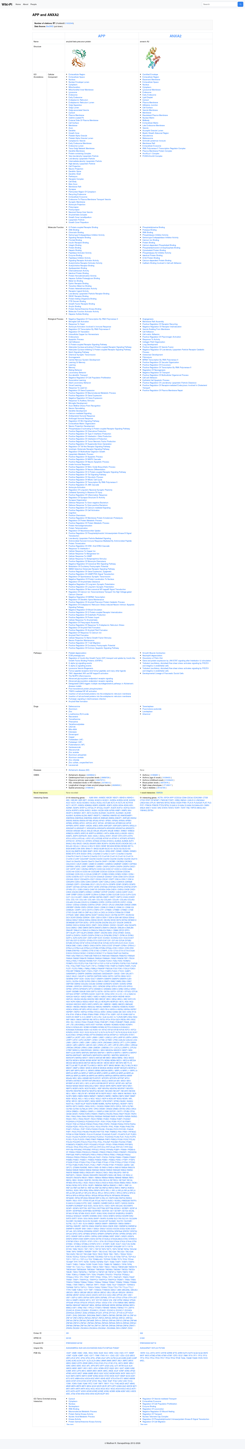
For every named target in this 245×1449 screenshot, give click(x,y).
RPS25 (94, 1195)
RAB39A (95, 1170)
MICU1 (94, 1065)
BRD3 (108, 851)
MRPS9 (123, 1075)
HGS (127, 1001)
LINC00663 (107, 1042)
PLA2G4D (106, 1134)
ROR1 (76, 1190)
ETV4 (121, 950)
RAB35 (82, 1170)
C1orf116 (121, 856)
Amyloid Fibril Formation (79, 635)
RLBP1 (91, 1185)
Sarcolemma (147, 135)
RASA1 (79, 1175)
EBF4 (90, 937)
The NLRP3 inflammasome (80, 675)
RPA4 (91, 1190)
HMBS (114, 1004)
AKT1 (84, 813)
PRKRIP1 (123, 1152)
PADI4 (115, 1113)
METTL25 (70, 1065)
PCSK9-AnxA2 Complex (152, 156)
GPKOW (101, 986)
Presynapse (73, 207)
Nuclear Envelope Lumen (79, 82)
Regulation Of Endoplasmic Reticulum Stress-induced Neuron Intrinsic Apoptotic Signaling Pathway (102, 605)
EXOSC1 (83, 953)
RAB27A (131, 1167)
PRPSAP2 (85, 1154)
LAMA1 (95, 1037)
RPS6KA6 (125, 1195)
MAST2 (92, 1057)
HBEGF (102, 999)
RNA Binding (147, 232)
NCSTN (88, 1088)
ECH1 (100, 937)
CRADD (127, 904)
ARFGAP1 (108, 825)
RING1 (128, 1182)
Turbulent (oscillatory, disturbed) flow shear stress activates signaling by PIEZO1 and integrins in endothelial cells (175, 664)
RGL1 (80, 1182)
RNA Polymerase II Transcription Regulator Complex (164, 148)
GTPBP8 (84, 994)
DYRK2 (131, 935)
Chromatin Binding (76, 232)
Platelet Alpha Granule (78, 135)
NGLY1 (110, 1093)
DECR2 (107, 920)
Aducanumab (74, 749)
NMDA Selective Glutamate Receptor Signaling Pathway (92, 568)
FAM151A (97, 955)
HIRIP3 (96, 1004)
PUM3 (75, 1164)
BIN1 (83, 848)
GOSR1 (116, 983)
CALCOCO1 (71, 864)
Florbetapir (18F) (75, 742)
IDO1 (124, 1011)
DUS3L (128, 932)
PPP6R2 (109, 1149)
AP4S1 (102, 820)
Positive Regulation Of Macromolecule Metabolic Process (92, 393)
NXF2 (130, 1103)
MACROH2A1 (86, 1050)
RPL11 (108, 1190)
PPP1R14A (110, 1147)
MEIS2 (94, 1062)
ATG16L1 (82, 838)
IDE (120, 1011)
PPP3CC (95, 1149)
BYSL (89, 853)
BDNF (103, 846)
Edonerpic (73, 731)
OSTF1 (120, 1111)
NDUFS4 (93, 1091)
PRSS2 (127, 1154)
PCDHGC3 (80, 1121)
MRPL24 (77, 1073)
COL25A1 (108, 899)
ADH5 (126, 805)
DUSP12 (69, 935)
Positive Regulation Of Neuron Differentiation (87, 469)
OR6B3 (116, 1108)
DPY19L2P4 (82, 932)
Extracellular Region (77, 74)
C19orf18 (85, 856)
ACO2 (79, 802)
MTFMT (121, 1078)
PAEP (121, 1113)
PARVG (134, 1116)
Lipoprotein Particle (76, 219)
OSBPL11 (92, 1111)
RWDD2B (126, 1200)
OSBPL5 (100, 1111)
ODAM (107, 1106)
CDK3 (77, 881)
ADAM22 (88, 805)
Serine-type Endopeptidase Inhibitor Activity (87, 235)
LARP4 (128, 1037)
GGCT (93, 978)
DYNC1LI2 (99, 935)
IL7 (115, 1017)
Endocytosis (74, 336)
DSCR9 (104, 932)
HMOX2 (99, 1006)
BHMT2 (74, 848)
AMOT (90, 815)
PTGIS (75, 1162)
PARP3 (121, 1116)
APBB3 (76, 823)
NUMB (95, 1103)
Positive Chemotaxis (77, 515)
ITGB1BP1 (104, 1022)
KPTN (92, 1034)
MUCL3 (105, 1080)
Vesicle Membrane (150, 110)
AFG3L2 (100, 807)
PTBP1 (125, 1159)
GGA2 (87, 978)
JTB (72, 1024)
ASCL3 (118, 833)
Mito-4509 (73, 729)
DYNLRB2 (108, 935)
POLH (89, 1142)
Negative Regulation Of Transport (156, 372)
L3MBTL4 (70, 1037)
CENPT (69, 886)
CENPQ (125, 884)
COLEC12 (85, 902)
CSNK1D (104, 907)
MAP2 (78, 1052)
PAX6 (81, 1119)
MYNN (100, 1083)
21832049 (69, 23)
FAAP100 (117, 953)
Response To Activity (151, 339)
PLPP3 (133, 1136)
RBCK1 (85, 1177)
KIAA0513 (125, 1027)
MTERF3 (105, 1078)
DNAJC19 (86, 930)
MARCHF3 (70, 1057)
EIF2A (121, 940)
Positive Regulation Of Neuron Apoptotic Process (89, 461)
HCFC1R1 (132, 999)
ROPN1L (69, 1190)
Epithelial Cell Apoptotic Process (155, 380)
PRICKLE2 (86, 1152)
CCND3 (111, 874)
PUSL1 (93, 1164)
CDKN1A (120, 881)
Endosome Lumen (76, 145)
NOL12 (87, 1098)
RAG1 (105, 1172)
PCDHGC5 (90, 1121)
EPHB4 (102, 948)
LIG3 (135, 1040)
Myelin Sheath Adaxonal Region (155, 133)
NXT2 (75, 1106)
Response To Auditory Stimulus (82, 400)
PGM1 (116, 1126)
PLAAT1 (114, 1134)
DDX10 (99, 917)
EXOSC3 (91, 953)
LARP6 (135, 1037)
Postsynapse (74, 209)
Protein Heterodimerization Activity (83, 288)
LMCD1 (69, 1045)
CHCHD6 (101, 889)
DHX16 (76, 925)
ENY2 (104, 945)
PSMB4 (69, 1159)
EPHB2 (95, 948)
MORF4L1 (132, 1068)
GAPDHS (98, 976)
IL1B (94, 1017)
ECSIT (131, 937)
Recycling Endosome (77, 194)
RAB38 (88, 1170)
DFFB (92, 922)
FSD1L (90, 971)
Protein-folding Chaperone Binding (82, 298)
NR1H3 (81, 1101)
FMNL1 (81, 968)
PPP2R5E (87, 1149)
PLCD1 (69, 1136)
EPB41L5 (88, 948)
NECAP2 (124, 1091)
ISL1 (73, 1022)
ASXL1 (96, 835)
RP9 (81, 1190)
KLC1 (82, 1032)
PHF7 (83, 1129)
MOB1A (89, 1068)
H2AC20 (69, 996)
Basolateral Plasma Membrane (155, 115)
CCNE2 (118, 874)
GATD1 (111, 976)
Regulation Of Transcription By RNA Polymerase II (89, 329)
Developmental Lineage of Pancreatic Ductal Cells (163, 673)
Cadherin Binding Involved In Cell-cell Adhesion (161, 263)
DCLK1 (108, 915)
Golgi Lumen (74, 107)
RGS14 (99, 1182)
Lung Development (150, 344)
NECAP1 (117, 1091)
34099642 (91, 775)
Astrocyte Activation (77, 487)
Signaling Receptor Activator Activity (84, 260)
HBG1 (108, 999)
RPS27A (107, 1195)
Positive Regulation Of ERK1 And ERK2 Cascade (89, 546)
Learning (72, 364)
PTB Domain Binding (77, 301)
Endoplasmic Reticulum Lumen (81, 102)
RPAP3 (97, 1190)
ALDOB (127, 813)
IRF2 (128, 1019)
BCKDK (125, 843)
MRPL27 (84, 1073)
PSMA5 (125, 1157)
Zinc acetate (74, 752)
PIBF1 (68, 1131)
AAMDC (102, 797)
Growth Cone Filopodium (79, 222)
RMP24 (106, 1185)
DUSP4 (91, 935)
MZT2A (129, 1083)
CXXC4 (111, 912)
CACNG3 (128, 861)
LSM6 (89, 1047)
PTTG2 (69, 1164)
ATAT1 (108, 835)
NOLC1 (99, 1098)
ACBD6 (120, 800)
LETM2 (102, 1040)
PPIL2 (86, 1147)
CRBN (133, 904)
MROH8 (104, 1070)
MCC (126, 1057)
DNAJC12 (78, 930)
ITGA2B (90, 1022)
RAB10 (91, 1167)
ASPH (75, 835)
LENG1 (95, 1040)
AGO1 (132, 807)
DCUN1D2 (130, 915)
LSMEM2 (105, 1047)
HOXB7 (131, 1006)
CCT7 (81, 876)
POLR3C (122, 1142)
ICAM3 (115, 1011)
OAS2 (87, 1106)
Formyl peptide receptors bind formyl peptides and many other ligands (97, 670)
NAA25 (69, 1085)
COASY (131, 897)
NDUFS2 (85, 1091)
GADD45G (97, 973)
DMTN (91, 927)
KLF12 (97, 1032)
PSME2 (112, 1159)
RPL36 (75, 1193)
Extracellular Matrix (150, 122)
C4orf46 (127, 858)
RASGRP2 (94, 1175)
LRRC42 (134, 1045)
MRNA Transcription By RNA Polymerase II (160, 359)
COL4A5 (69, 902)
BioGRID (49, 26)
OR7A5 (122, 1108)
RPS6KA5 (116, 1195)
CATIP (73, 869)
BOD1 (96, 851)
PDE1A (76, 1124)
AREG (95, 825)
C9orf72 (91, 861)
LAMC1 (102, 1037)
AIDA (106, 810)
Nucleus (72, 79)
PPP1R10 (101, 1147)
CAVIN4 (84, 869)
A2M (91, 797)
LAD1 (83, 1037)
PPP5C (103, 1149)
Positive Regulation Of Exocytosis (156, 364)
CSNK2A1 (70, 909)
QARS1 (127, 1164)
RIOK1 (135, 1182)
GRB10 (115, 988)
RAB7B (69, 1172)
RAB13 (105, 1167)
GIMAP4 (100, 978)
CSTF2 (90, 909)
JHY (68, 1024)
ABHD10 (122, 797)
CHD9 (107, 889)
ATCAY (115, 835)
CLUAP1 (78, 897)
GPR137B (122, 986)
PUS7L (87, 1164)
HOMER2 (116, 1006)
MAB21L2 (76, 1050)
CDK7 (101, 881)
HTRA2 (90, 1011)
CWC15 (81, 912)
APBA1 (108, 820)
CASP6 (119, 866)
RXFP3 (133, 1200)
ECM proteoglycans (77, 655)
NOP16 (105, 1098)
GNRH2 (77, 983)
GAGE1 (117, 973)
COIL (68, 899)
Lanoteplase (147, 711)
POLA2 (132, 1139)
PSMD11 (83, 1159)
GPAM (129, 983)
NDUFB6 (77, 1091)
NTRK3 (117, 1101)
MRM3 (98, 1070)
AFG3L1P (92, 807)
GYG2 (107, 994)
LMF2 (75, 1045)
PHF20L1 (76, 1129)
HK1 (101, 1004)
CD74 (125, 876)
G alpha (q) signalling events (80, 663)
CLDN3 (109, 894)
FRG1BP (69, 971)
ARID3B (76, 830)
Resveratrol (73, 716)
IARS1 (103, 1011)
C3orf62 (120, 858)
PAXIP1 (87, 1119)
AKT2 (89, 813)
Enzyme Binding (75, 255)
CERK (96, 886)
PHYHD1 (122, 1129)
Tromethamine (74, 719)
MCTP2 (101, 1060)
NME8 (86, 1096)
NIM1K (120, 1093)
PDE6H (89, 1124)
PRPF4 (78, 1154)
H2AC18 (132, 994)
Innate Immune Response (79, 464)
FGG (128, 963)
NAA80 (75, 1085)
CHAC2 (86, 889)
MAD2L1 (96, 1050)
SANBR (104, 1203)
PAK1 (68, 1116)
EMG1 (80, 945)
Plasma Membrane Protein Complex (157, 150)
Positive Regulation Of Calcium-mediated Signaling (89, 507)
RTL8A (91, 1200)
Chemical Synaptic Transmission (82, 354)
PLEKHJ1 (100, 1136)
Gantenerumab (75, 747)
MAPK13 (126, 1052)
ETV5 (126, 950)
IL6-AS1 (110, 1017)
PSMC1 (76, 1159)
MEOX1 (100, 1062)
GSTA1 (100, 991)
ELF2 (121, 943)
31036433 (166, 777)
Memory (72, 367)
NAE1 (96, 1085)
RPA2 (86, 1190)
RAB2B (75, 1170)
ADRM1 (69, 807)
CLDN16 (94, 894)
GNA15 (100, 981)
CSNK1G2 (129, 907)
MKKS (111, 1065)
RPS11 (113, 1193)
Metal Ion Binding (76, 280)
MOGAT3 (124, 1068)
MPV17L (84, 1070)
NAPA (108, 1085)
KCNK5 (87, 1027)
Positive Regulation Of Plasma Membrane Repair (162, 390)
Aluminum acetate (76, 757)
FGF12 (96, 963)
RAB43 (123, 1170)
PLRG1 (69, 1139)
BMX (85, 851)
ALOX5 (84, 815)
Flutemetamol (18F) (77, 744)
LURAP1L (125, 1047)
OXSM (68, 1113)
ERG (127, 948)
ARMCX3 (70, 833)
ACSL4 (100, 802)
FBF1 (126, 958)
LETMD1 (108, 1040)
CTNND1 (124, 909)
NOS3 (119, 1098)
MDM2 (107, 1060)
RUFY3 (104, 1200)
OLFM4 (76, 1108)
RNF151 (84, 1187)
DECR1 (100, 920)
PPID (81, 1147)
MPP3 (77, 1070)
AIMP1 (118, 810)
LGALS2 (121, 1040)
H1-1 (122, 994)
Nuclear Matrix (148, 117)
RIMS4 (122, 1182)
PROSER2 (132, 1152)
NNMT (132, 1096)
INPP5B (85, 1019)
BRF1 (113, 851)
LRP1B (116, 1045)
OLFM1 (130, 1106)
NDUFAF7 (122, 1088)
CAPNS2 (133, 864)
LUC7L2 (117, 1047)
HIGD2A (69, 1004)
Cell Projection (75, 166)
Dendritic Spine (75, 171)
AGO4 (68, 810)
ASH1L (131, 833)
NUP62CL (116, 1103)
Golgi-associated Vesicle (79, 110)
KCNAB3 (115, 1024)
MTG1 (127, 1078)
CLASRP (87, 894)
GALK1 (75, 976)
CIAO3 (119, 892)
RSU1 (75, 1200)
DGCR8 (105, 922)
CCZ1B (93, 876)
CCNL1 (131, 874)
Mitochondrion (74, 87)
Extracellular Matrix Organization (82, 423)
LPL (105, 1045)
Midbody (145, 120)
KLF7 (113, 1032)
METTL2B (79, 1065)
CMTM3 (99, 897)
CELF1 (93, 884)
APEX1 (82, 823)
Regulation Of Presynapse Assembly (84, 622)
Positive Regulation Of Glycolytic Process (86, 477)
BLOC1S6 (70, 851)
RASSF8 (77, 1177)
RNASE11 (114, 1185)
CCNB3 (105, 874)
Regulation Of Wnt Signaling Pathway (84, 421)
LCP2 (81, 1040)
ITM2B (126, 1022)
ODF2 (112, 1106)
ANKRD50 (88, 818)
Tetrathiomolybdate (76, 724)
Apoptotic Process (76, 339)
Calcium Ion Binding (150, 240)
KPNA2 (80, 1034)
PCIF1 (97, 1121)
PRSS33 (83, 1157)
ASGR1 (124, 833)
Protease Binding (149, 229)
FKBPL (128, 966)
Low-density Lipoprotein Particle (82, 158)
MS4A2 (69, 1078)
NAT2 (124, 1085)
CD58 (120, 876)
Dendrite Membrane (77, 150)
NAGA (102, 1085)
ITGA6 (96, 1022)
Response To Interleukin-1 (79, 548)
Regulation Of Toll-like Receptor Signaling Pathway (89, 446)
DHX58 (82, 925)
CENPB (112, 884)
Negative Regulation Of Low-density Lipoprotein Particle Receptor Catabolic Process (173, 350)
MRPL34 (106, 1073)
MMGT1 (69, 1068)
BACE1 (80, 843)
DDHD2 (79, 917)
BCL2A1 (69, 846)
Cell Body (73, 181)
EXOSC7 (99, 953)
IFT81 (107, 1014)
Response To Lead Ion (78, 387)
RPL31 (133, 1190)
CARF (83, 866)
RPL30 (127, 1190)
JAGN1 (133, 1022)
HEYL (121, 1001)
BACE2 (86, 843)
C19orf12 (77, 856)
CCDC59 (118, 871)
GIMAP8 (122, 978)
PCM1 (114, 1121)
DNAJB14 (122, 927)
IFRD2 (102, 1014)
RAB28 (69, 1170)
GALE (68, 976)
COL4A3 (130, 899)
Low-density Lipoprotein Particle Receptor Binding (89, 293)
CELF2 (99, 884)
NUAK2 (130, 1101)
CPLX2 (111, 904)
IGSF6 (68, 1017)
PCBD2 (113, 1119)
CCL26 (89, 874)
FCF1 (95, 960)
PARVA (127, 1116)
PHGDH (94, 1129)
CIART (125, 892)
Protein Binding (75, 247)
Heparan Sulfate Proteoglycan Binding (84, 278)
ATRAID (96, 841)
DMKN (85, 927)
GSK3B (82, 991)
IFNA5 (84, 1014)
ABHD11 (130, 797)
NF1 (86, 1093)
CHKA (68, 892)
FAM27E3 (123, 955)
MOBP (117, 1068)
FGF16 (108, 963)
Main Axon (73, 184)
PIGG (74, 1131)
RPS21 (88, 1195)
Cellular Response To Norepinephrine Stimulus (88, 558)
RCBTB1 (88, 1180)
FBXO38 (82, 960)
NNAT (127, 1096)
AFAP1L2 (83, 807)
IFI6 (67, 1014)
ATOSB (99, 838)
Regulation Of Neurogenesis (153, 370)
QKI (132, 1164)
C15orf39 (128, 853)
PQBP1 (117, 1149)
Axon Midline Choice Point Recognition (85, 405)
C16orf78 (69, 856)
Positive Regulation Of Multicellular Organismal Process (165, 375)
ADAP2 (95, 805)
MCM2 (82, 1060)
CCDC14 (117, 869)
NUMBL (101, 1103)
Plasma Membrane (76, 115)
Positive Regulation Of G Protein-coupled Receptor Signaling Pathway (97, 472)
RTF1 (80, 1200)
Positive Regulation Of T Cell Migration (85, 642)
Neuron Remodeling (77, 408)
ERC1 (115, 948)
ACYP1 (74, 805)
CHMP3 (81, 892)
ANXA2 (175, 35)
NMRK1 (108, 1096)
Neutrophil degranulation (152, 655)
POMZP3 (79, 1144)
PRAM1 (124, 1149)
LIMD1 (82, 1042)
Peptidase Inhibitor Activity (80, 257)
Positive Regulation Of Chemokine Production (87, 431)
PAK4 (79, 1116)
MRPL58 (84, 1075)
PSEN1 (105, 1157)
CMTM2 (92, 897)
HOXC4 (69, 1009)
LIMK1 (88, 1042)
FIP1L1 (95, 966)
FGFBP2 (115, 963)
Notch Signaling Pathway (79, 352)
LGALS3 (129, 1040)
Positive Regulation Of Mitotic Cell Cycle (85, 479)
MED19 (126, 1060)
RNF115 (128, 1185)
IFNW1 (96, 1014)
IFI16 (134, 1011)
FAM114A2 (70, 955)
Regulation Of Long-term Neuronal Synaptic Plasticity (90, 489)
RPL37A (87, 1193)
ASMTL (69, 835)
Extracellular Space (77, 77)
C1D (99, 856)
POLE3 (84, 1142)
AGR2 (81, 810)
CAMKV (125, 864)
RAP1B (125, 1172)
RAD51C (99, 1172)
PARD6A (98, 1116)
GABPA (81, 973)
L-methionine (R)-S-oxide (79, 714)
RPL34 (69, 1193)
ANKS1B (96, 818)
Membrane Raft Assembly (153, 321)
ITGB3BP (119, 1022)
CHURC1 (111, 892)
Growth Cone (74, 133)
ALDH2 (95, 813)
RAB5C (130, 1170)
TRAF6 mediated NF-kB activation (83, 691)
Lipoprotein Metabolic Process (81, 454)
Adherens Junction (150, 105)
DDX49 (81, 920)
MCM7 (94, 1060)
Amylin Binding (75, 306)
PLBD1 (134, 1134)
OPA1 (90, 1108)
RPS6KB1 (70, 1198)
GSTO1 (113, 991)
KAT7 (93, 1024)
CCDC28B (95, 871)
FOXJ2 (126, 968)
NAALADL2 (89, 1085)
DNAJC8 (102, 930)
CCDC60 (126, 871)
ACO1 (73, 802)
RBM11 (91, 1177)
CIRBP (74, 894)
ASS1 (90, 835)
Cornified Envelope (150, 74)
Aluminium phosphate (77, 754)
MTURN (92, 1080)
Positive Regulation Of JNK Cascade (84, 484)
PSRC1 (119, 1159)
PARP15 (113, 1116)
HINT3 (90, 1004)
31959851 (155, 775)
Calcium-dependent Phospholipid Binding (159, 245)
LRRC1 (127, 1045)
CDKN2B (128, 881)
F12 (104, 953)
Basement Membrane (151, 79)
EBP (95, 937)
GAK (123, 973)
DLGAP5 (132, 925)
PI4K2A (130, 1129)
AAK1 (96, 797)
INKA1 (73, 1019)
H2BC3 (104, 996)
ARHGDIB (110, 828)
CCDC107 (110, 869)
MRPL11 (126, 1070)
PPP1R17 (120, 1147)
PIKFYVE (100, 1131)
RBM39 (105, 1177)
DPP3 (127, 930)
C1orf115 (113, 856)
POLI (95, 1142)
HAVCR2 (90, 999)
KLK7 (135, 1032)
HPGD (89, 1009)
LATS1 (75, 1040)
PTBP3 (132, 1159)
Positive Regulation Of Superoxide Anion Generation (90, 444)
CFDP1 (134, 886)
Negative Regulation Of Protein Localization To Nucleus (91, 579)
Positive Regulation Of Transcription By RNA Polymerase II (93, 482)
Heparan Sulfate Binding (78, 314)
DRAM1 (90, 932)
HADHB (121, 996)
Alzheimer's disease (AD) (79, 770)
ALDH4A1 (103, 813)
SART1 (118, 1203)
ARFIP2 (125, 825)
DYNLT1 (116, 935)
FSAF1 (84, 971)
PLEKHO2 (109, 1136)
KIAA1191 (97, 1029)
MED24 (133, 1060)
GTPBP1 (77, 994)
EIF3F (82, 943)
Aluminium (73, 708)
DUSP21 (77, 935)
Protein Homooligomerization (80, 525)
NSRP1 (99, 1101)
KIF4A (121, 1029)
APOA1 (101, 823)
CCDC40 (111, 871)
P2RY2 (88, 1113)
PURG (80, 1164)
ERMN (68, 950)
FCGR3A (101, 960)
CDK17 (124, 879)
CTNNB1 (116, 909)
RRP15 (98, 1198)
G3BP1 (128, 971)
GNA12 (94, 981)
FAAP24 (125, 953)
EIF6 (117, 943)
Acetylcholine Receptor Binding (81, 265)
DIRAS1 (106, 925)
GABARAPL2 (71, 973)
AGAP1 (107, 807)
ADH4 (120, 805)
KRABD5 (99, 1034)
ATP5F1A (107, 838)
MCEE (131, 1057)
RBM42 (111, 1177)
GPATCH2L (87, 986)
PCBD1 (106, 1119)
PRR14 (93, 1154)
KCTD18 (108, 1027)
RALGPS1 (118, 1172)
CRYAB (90, 907)
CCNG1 (125, 874)
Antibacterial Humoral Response (82, 415)
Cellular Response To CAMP (80, 556)
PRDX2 (72, 1152)
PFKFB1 (104, 1126)
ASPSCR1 (83, 835)
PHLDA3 (109, 1129)
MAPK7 (133, 1052)
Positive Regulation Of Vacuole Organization (160, 362)
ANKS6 (111, 818)
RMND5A (98, 1185)
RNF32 (105, 1187)
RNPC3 (124, 1187)
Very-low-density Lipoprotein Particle (83, 156)
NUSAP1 (124, 1103)
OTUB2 (126, 1111)
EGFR (100, 940)
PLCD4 (75, 1136)
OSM (106, 1111)
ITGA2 (83, 1022)
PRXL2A (91, 1157)
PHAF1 (69, 1129)
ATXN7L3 (110, 841)
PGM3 (122, 1126)
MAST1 (85, 1057)
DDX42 (131, 917)
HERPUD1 (114, 1001)
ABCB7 (109, 797)
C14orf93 (120, 853)
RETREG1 (114, 1180)
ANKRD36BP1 (126, 815)
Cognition (72, 512)
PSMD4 (91, 1159)
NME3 (75, 1096)
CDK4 (82, 881)
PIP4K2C (132, 1131)
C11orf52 (104, 853)
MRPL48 (122, 1073)
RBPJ (131, 1177)
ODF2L (118, 1106)
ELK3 (131, 943)
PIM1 (107, 1131)
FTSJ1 (102, 971)
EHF (105, 940)
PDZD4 (133, 1124)
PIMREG (113, 1131)
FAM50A (90, 958)
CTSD (68, 912)
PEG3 (81, 1126)
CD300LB (100, 876)
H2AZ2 (83, 996)
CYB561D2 (118, 912)
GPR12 (114, 986)
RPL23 (120, 1190)
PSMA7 (132, 1157)
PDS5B (114, 1124)
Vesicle (145, 128)
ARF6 (101, 825)
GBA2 (123, 976)
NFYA (98, 1093)
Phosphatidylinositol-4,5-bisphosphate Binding (161, 247)
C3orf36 (113, 858)
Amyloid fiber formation (78, 701)
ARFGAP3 (117, 825)
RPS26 (101, 1195)
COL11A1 (75, 899)
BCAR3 (112, 843)
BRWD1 (133, 851)
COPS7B (116, 902)
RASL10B (112, 1175)
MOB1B (96, 1068)
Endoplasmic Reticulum (78, 99)
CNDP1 (106, 897)
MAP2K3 (85, 1052)
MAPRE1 (107, 1055)
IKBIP (76, 1017)
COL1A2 (99, 899)
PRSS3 (77, 1157)
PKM (76, 1134)
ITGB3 (112, 1022)
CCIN (77, 874)
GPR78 (76, 988)
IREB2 (123, 1019)
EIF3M (94, 943)
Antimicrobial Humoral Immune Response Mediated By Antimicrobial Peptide (100, 540)
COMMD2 (94, 902)
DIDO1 (88, 925)
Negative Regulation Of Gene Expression (85, 398)
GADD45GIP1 (107, 973)
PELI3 (87, 1126)
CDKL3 (113, 881)
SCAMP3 (70, 1205)
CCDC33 (103, 871)
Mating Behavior (75, 370)
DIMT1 (94, 925)
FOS (115, 968)
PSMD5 (98, 1159)
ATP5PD (123, 838)
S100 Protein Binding (151, 257)
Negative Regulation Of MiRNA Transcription (87, 597)
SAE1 (90, 1203)
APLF (95, 823)
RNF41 (117, 1187)
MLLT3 (124, 1065)
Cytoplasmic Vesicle (77, 140)
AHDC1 (88, 810)
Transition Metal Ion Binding (80, 286)
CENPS (132, 884)
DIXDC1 (113, 925)
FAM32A (131, 955)
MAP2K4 (93, 1052)
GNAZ (113, 981)
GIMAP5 (107, 978)
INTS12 (96, 1019)
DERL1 (86, 922)
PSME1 (105, 1159)
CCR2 (68, 876)
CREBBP (70, 907)
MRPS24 (109, 1075)
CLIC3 (122, 894)
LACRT (78, 1037)
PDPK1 (107, 1124)
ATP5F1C (115, 838)
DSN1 (110, 932)
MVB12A (112, 1080)
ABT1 (85, 800)
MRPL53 (77, 1075)
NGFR (103, 1093)
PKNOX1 (82, 1134)
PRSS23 (69, 1157)
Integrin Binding (75, 245)
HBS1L (120, 999)
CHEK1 (114, 889)
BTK (79, 853)
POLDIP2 (76, 1142)
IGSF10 (131, 1014)
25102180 (161, 787)
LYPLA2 (133, 1047)
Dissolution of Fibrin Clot (152, 658)
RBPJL (69, 1180)
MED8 (75, 1062)
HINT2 (84, 1004)
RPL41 (100, 1193)
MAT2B (99, 1057)
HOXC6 (76, 1009)
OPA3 (96, 1108)
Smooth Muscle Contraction (153, 653)
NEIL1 (68, 1093)
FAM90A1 (106, 958)
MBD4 (114, 1057)
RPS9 (77, 1198)
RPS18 (69, 1195)
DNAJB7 (69, 930)
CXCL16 (104, 912)
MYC (78, 1083)
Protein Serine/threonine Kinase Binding (85, 308)
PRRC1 (113, 1154)
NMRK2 (115, 1096)
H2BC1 (90, 996)
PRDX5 (78, 1152)
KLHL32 (124, 1032)
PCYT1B (121, 1121)
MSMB (86, 1078)
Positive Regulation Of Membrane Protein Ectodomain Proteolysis (96, 517)
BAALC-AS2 (71, 843)
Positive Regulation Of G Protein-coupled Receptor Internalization (95, 612)
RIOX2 (75, 1185)
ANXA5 (69, 820)
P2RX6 (82, 1113)
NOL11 (81, 1098)
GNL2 (124, 981)
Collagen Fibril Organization (153, 341)
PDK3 (101, 1124)
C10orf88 (96, 853)
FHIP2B (134, 963)
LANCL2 (108, 1037)
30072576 (164, 782)
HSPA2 (120, 1009)
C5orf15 (134, 858)
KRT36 (106, 1034)
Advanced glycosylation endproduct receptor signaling (91, 678)
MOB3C (110, 1068)
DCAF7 (95, 915)
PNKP (93, 1139)
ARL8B (110, 830)
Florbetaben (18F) (76, 739)
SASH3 (124, 1203)
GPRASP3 (83, 988)
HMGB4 (83, 1006)
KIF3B (116, 1029)
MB (104, 1057)
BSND (68, 853)
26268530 (116, 785)
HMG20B (129, 1004)
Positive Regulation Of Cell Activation (84, 510)
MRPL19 (133, 1070)
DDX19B (118, 917)
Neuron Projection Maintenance (81, 640)
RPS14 (126, 1193)
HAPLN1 (69, 999)
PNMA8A (100, 1139)
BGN (68, 848)
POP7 (86, 1144)
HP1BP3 (82, 1009)
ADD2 (115, 805)
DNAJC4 (94, 930)
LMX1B (89, 1045)
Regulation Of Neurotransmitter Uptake (84, 530)
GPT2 (90, 988)
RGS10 (92, 1182)
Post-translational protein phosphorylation (86, 688)
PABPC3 (102, 1113)
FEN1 (120, 960)
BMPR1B (78, 851)
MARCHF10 (125, 1055)
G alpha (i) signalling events (80, 665)
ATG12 (69, 838)
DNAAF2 (98, 927)
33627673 (100, 780)
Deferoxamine (74, 706)
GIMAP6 (115, 978)
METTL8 (87, 1065)
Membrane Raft (75, 186)
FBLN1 (132, 958)
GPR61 (69, 988)
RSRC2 (129, 1198)
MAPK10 (110, 1052)
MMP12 (76, 1068)
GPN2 (108, 986)
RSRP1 (69, 1200)
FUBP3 (108, 971)
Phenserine (73, 721)
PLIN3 (116, 1136)
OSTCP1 (112, 1111)
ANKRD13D (115, 815)
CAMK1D (92, 864)
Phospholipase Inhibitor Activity (155, 235)
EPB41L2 (70, 948)
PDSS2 (120, 1124)
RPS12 (119, 1193)
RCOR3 (95, 1180)
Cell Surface (74, 122)
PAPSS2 (90, 1116)
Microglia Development (78, 403)
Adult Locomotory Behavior (80, 382)
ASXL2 (102, 835)
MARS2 (78, 1057)
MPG (68, 1070)
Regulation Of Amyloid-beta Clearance (84, 581)
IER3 (129, 1011)
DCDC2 (101, 915)
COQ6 (129, 902)
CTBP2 (96, 909)
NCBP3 (76, 1088)
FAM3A (69, 958)
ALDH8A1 (120, 813)
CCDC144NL (127, 869)
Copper (71, 737)
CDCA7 (105, 879)
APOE (128, 823)
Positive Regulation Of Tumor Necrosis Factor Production (92, 441)
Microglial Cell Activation (79, 321)
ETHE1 (97, 950)
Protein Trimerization (77, 543)
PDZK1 (76, 1126)
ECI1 (121, 937)
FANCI (113, 958)
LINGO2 (115, 1042)
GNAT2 (107, 981)
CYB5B (127, 912)
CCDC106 (101, 869)
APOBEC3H (121, 823)
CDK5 (88, 881)
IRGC (133, 1019)
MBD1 (108, 1057)
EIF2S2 (76, 943)
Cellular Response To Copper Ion (82, 551)
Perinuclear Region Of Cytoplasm (82, 191)
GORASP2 (107, 983)
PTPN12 (118, 1162)
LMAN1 (133, 1042)
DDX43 (69, 920)
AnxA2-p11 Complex (150, 153)
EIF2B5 (69, 943)
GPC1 (95, 986)
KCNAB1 (107, 1024)
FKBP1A (114, 966)
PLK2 (127, 1136)
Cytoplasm (73, 84)
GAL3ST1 (129, 973)
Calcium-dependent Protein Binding (156, 260)
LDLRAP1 (88, 1040)
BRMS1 (126, 851)
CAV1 (78, 869)
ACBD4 (113, 800)
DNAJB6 (129, 927)
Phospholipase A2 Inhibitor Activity (156, 252)
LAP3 (115, 1037)
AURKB (125, 841)
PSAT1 (99, 1157)
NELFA (81, 1093)
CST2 (84, 909)
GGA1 (81, 978)
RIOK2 (69, 1185)
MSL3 (80, 1078)
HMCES (121, 1004)
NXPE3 (69, 1106)
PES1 (92, 1126)
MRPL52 (69, 1075)
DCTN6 (114, 915)
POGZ (126, 1139)
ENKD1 (86, 945)
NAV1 (130, 1085)
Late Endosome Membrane (153, 125)
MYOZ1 (112, 1083)
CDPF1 (77, 884)
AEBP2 (76, 807)
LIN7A (99, 1042)
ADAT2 (109, 805)
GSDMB (75, 991)
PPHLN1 (69, 1147)
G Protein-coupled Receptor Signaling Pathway (88, 344)
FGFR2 (123, 963)
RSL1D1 (105, 1198)
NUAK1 (123, 1101)
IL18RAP (87, 1017)
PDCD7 (69, 1124)
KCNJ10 (69, 1027)
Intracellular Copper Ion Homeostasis (84, 334)
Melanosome (147, 138)
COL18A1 (92, 899)
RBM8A (125, 1177)
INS (91, 1019)
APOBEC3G (110, 823)
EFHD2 (90, 940)
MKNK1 (118, 1065)
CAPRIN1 (70, 866)
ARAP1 (83, 825)
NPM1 (68, 1101)
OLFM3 (69, 1108)
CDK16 (118, 879)
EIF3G (88, 943)
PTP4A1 (105, 1162)
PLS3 (75, 1139)
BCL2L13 (85, 846)
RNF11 (121, 1185)
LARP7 (69, 1040)
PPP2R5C (78, 1149)
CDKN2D (69, 884)
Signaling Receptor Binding (80, 237)
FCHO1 (109, 960)
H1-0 (117, 994)
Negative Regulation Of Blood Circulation (85, 609)
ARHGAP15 (71, 828)
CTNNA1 (108, 909)
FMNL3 (94, 968)
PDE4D (82, 1124)
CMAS (85, 897)
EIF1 (109, 940)
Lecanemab (73, 765)
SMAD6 (159, 792)
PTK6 (93, 1162)
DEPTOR (79, 922)
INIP (68, 1019)
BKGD (96, 848)
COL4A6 (77, 902)
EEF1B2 (69, 940)
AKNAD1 (77, 813)
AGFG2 (126, 807)
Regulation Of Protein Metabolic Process (85, 520)
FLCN (133, 966)
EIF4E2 (106, 943)
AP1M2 (89, 820)
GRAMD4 (107, 988)
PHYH (116, 1129)
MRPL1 (111, 1070)
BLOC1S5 (126, 848)
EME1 (74, 945)
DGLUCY (112, 922)
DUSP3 (84, 935)
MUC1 (98, 1080)
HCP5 (72, 1001)
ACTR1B (129, 802)
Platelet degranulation (77, 653)
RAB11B (97, 1167)
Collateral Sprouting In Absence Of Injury (85, 492)
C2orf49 (92, 858)
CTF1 (102, 909)
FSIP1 (96, 971)
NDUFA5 (113, 1088)
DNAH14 (105, 927)
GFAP (76, 978)
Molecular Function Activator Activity (84, 311)
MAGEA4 (109, 1050)
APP (101, 35)
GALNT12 (82, 976)
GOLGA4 (84, 983)
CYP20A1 (70, 915)
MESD (106, 1062)
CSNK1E (112, 907)
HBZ (125, 999)
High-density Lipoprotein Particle (82, 163)
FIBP (78, 966)
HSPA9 (127, 1009)
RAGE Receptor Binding (78, 296)
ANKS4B (104, 818)
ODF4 (124, 1106)
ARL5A (96, 830)
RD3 (101, 1180)
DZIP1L (69, 937)
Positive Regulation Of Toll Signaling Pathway (87, 474)
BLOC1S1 (109, 848)
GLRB (81, 981)
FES (76, 963)
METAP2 (119, 1062)
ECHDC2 (114, 937)
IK (73, 1017)
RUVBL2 (118, 1200)
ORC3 (128, 1108)
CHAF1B (93, 889)
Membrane (73, 125)
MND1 (82, 1068)
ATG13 (75, 838)
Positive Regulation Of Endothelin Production (87, 614)
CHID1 (132, 889)
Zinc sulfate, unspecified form (81, 762)
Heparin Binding (75, 250)
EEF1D (77, 940)
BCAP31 (105, 843)
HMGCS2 (91, 1006)
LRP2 (121, 1045)
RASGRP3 (103, 1175)
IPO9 (113, 1019)
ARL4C (83, 830)
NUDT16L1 (70, 1103)
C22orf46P (84, 858)
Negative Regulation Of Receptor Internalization (161, 326)
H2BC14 (96, 996)
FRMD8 (77, 971)
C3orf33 (106, 858)
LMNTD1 (81, 1045)
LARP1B (121, 1037)
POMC (129, 1142)
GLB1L (69, 981)
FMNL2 (87, 968)
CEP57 (90, 886)
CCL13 (82, 874)
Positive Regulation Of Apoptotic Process (86, 456)
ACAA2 (91, 800)
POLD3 (69, 1142)
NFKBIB (91, 1093)
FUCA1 (115, 971)
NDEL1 (94, 1088)
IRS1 (68, 1022)
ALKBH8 (77, 815)
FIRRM (101, 966)
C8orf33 (77, 861)
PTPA (111, 1162)
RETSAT (122, 1180)
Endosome (73, 94)
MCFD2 (69, 1060)
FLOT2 (74, 968)
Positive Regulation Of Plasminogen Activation (161, 336)
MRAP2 (91, 1070)
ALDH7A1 (111, 813)
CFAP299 (112, 886)
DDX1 (93, 917)
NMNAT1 (93, 1096)
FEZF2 (81, 963)
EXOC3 (69, 953)
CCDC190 (86, 871)
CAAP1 (105, 861)
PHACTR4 (130, 1126)
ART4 (106, 833)
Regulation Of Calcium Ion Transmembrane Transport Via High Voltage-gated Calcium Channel (100, 593)
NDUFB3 (69, 1091)
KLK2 (130, 1032)
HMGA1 (69, 1006)
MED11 (119, 1060)
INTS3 (102, 1019)
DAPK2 (88, 915)
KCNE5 (122, 1024)
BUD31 (84, 853)
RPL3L (94, 1193)
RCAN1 (81, 1180)
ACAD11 (105, 800)
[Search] (240, 4)
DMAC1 (74, 927)
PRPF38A (70, 1154)
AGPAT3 (75, 810)
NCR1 (81, 1088)
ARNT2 (77, 833)
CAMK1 (85, 864)
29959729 (105, 777)
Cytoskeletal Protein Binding (154, 250)
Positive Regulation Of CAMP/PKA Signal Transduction (91, 574)
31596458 (89, 787)
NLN (134, 1093)
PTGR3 (82, 1162)
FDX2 (115, 960)
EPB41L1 (132, 945)
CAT (68, 869)
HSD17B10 (104, 1009)
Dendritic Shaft (75, 173)
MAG (103, 1050)
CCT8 (87, 876)
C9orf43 (84, 861)
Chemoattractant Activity (79, 270)
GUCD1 (92, 994)
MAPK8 (69, 1055)
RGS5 (116, 1182)
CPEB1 (98, 904)
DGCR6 (98, 922)
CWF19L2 (89, 912)
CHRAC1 (89, 892)
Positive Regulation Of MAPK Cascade (85, 459)
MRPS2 (101, 1075)
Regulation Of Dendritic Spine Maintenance (86, 599)
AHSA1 (95, 810)
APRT (76, 825)
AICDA (101, 810)
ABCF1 (116, 797)
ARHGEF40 (120, 828)
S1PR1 (84, 1203)
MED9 (81, 1062)
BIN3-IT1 (89, 848)
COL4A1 (115, 899)
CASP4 (112, 866)
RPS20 (82, 1195)
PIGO (79, 1131)
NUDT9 (89, 1103)
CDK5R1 (94, 881)
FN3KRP (101, 968)
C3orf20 (99, 858)
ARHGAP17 (81, 828)
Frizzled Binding (75, 240)
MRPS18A (93, 1075)
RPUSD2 (84, 1198)
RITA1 (85, 1185)
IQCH (117, 1019)
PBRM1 (99, 1119)
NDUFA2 (105, 1088)
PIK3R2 (85, 1131)
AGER (113, 807)
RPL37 (81, 1193)
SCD (85, 1205)
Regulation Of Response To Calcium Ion (85, 632)
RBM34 (98, 1177)
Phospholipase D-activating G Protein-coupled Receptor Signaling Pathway (99, 428)
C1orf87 (76, 858)
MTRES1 (78, 1080)
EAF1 (85, 937)
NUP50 (108, 1103)
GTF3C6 (69, 994)
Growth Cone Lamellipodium (80, 217)
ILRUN (120, 1017)
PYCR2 (105, 1164)
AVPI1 (131, 841)
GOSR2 (123, 983)
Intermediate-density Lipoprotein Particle (85, 161)
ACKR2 (132, 800)
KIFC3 (133, 1029)
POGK (120, 1139)
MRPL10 (118, 1070)
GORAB (99, 983)
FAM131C (80, 955)
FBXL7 (75, 960)
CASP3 (106, 866)
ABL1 (68, 800)
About (25, 4)
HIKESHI (77, 1004)
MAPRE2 (115, 1055)
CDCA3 (98, 879)
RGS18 (105, 1182)
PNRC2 (114, 1139)
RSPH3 (122, 1198)
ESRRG (85, 950)
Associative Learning (77, 380)
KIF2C (104, 1029)
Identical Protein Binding (79, 273)
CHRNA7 (97, 892)
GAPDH (90, 976)
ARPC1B (84, 833)
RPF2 (103, 1190)
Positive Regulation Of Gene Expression (85, 395)
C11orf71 (112, 853)
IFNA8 (90, 1014)
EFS (95, 940)
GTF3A (135, 991)
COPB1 (102, 902)
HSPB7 (133, 1009)
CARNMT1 (91, 866)
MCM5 (88, 1060)
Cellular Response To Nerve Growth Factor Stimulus (90, 637)
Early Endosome (75, 97)
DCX (68, 917)
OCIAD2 (100, 1106)
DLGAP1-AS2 (122, 925)
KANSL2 (81, 1024)
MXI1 (129, 1080)
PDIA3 (95, 1124)
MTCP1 (98, 1078)
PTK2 (87, 1162)
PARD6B (106, 1116)
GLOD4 (75, 981)
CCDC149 (70, 871)
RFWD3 (69, 1182)
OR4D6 (109, 1108)
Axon (71, 128)
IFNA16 (78, 1014)
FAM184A (106, 955)
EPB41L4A (79, 948)
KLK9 (68, 1034)
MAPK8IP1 (77, 1055)
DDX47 (75, 920)
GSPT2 (94, 991)
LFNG (115, 1040)
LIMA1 (68, 1042)
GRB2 (120, 988)
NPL (130, 1098)
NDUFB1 (130, 1088)
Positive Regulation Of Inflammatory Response (88, 495)
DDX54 (87, 920)
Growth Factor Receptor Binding (82, 303)
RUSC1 (111, 1200)
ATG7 (88, 838)
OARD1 (81, 1106)
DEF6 (118, 920)
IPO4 (108, 1019)
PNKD (87, 1139)
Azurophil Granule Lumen (152, 130)
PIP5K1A (70, 1134)
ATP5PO (131, 838)
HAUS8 (83, 999)
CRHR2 (77, 907)
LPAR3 (100, 1045)
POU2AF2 (93, 1144)
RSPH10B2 (114, 1198)
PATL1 (75, 1119)
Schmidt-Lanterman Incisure (154, 140)
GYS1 (112, 994)
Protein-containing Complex (80, 153)
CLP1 (68, 897)
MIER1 (100, 1065)
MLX (136, 1065)
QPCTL (69, 1167)
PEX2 (98, 1126)
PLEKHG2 (91, 1136)
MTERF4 (113, 1078)
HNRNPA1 (107, 1006)
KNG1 (73, 1034)
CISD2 (80, 894)
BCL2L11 (77, 846)
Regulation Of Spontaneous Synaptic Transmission (89, 576)
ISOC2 (78, 1022)
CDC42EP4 (84, 879)
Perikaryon (73, 176)
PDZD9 (69, 1126)
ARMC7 (124, 830)
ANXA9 (82, 820)
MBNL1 (120, 1057)
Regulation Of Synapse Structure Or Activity (87, 497)
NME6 (80, 1096)
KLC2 (87, 1032)
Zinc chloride (74, 760)
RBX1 (74, 1180)
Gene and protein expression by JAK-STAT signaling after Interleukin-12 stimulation (176, 660)
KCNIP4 (129, 1024)
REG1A (106, 1180)
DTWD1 (121, 932)
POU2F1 (101, 1144)
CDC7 (92, 879)
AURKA (118, 841)
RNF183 (91, 1187)
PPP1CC (93, 1147)
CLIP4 (128, 894)
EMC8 (68, 945)
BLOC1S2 (118, 848)
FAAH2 (110, 953)
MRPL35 (114, 1073)
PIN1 (120, 1131)
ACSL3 (93, 802)
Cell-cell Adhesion (149, 377)
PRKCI (116, 1152)
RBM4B (118, 1177)
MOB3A (103, 1068)
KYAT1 (132, 1034)
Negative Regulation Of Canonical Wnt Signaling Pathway (92, 563)
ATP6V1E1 (70, 841)
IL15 (82, 1017)
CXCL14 (96, 912)
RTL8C (98, 1200)
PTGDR (69, 1162)
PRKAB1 (95, 1152)
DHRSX (69, 925)
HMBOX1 (107, 1004)
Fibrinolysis (147, 357)
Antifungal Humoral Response (81, 418)
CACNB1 (112, 861)
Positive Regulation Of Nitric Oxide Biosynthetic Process (92, 466)
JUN (76, 1024)
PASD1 (69, 1119)
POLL (100, 1142)
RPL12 (114, 1190)
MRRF (129, 1075)
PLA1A (90, 1134)
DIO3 (100, 925)
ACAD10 (98, 800)
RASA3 (86, 1175)
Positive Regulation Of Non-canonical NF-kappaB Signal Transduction (97, 589)
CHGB (126, 889)
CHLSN (75, 892)
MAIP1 (125, 1050)
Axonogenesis (74, 357)
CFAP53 (119, 886)
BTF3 (74, 853)
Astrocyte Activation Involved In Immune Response (90, 326)
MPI (72, 1070)
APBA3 (122, 820)
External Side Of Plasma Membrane (83, 120)
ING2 (130, 1017)
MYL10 (88, 1083)
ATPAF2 (88, 841)
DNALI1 (109, 930)
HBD (97, 999)
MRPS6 (116, 1075)
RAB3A (103, 1170)
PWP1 (99, 1164)
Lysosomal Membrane (151, 89)
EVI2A (132, 950)
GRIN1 (133, 988)
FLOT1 (68, 968)
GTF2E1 (120, 991)
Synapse (72, 189)
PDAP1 (128, 1121)
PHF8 (88, 1129)
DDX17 (105, 917)
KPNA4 (86, 1034)
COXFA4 (91, 904)
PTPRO (132, 1162)
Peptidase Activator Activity (80, 252)
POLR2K (114, 1142)
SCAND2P (78, 1205)
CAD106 (72, 726)
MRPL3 (100, 1073)
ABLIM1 (74, 800)
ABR (80, 800)
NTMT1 (110, 1101)
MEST (112, 1062)
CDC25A (69, 879)
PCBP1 (120, 1119)
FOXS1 (133, 968)
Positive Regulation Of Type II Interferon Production (90, 433)
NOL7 (93, 1098)
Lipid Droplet (147, 97)
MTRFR (85, 1080)
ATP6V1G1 (80, 841)
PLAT (128, 1134)
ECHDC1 (106, 937)
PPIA (76, 1147)
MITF (106, 1065)
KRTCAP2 (124, 1034)
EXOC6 (76, 953)
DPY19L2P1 (71, 932)
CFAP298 (103, 886)
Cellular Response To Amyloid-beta (83, 620)
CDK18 (130, 879)
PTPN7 (125, 1162)
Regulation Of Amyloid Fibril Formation (84, 627)
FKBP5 (121, 966)
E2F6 (75, 937)
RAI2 (111, 1172)
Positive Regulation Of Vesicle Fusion (158, 347)
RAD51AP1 (90, 1172)
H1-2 (126, 994)
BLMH (101, 848)
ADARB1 (102, 805)
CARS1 (99, 866)
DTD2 (115, 932)
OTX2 (132, 1111)
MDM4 (113, 1060)
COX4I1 (69, 904)
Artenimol (146, 714)
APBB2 (69, 823)
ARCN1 (89, 825)
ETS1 (110, 950)
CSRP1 (78, 909)
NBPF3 (69, 1088)
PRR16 (106, 1154)
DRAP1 (97, 932)
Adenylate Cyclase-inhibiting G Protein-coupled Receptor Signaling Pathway (100, 349)
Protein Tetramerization (78, 528)
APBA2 (115, 820)
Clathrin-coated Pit (76, 117)
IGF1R (119, 1014)
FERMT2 (126, 960)
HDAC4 (79, 1001)
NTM (104, 1101)
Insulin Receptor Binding (79, 242)
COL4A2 (123, 899)
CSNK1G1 (120, 907)
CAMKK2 (109, 864)
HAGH (127, 996)
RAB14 (111, 1167)
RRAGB (91, 1198)
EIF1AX (115, 940)
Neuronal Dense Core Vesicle (81, 212)
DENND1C (132, 920)
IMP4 (125, 1017)
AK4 (129, 810)
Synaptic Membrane (77, 202)
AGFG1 (120, 807)
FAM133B (88, 955)
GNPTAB (70, 983)
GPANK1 (69, 986)
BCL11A (132, 843)
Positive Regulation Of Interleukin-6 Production (88, 438)
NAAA (81, 1085)
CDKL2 (107, 881)
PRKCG (109, 1152)
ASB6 (112, 833)
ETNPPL (104, 950)
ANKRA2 (106, 815)
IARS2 (109, 1011)
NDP (100, 1088)
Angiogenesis (148, 319)
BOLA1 (102, 851)
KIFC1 (127, 1029)
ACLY (68, 802)
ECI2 (126, 937)
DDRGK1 (86, 917)
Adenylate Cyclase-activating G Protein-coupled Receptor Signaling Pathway (100, 347)
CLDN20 (102, 894)
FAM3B (76, 958)
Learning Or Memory (77, 362)
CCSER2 (75, 876)
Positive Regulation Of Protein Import (84, 617)
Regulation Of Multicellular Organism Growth (87, 451)
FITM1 (107, 966)
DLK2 (68, 927)
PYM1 (111, 1164)
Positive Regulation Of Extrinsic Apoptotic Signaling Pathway (94, 648)
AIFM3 (112, 810)
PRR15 (100, 1154)
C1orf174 (129, 856)
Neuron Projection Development (82, 426)
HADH (114, 996)
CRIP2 (83, 907)
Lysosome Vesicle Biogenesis (81, 668)
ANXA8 (76, 820)
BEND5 (124, 846)
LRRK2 (84, 1047)
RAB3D (109, 1170)
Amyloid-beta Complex (78, 214)
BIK (79, 848)
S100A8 (77, 1203)
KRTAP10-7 (114, 1034)
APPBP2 (69, 825)
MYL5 (94, 1083)
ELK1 (126, 943)
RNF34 (111, 1187)
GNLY (129, 981)
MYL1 (82, 1083)
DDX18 (111, 917)
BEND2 (118, 846)
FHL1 (68, 966)
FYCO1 (121, 971)
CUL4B (74, 912)
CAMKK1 (101, 864)
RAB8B (76, 1172)
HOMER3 (124, 1006)
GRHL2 (127, 988)
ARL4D (90, 830)
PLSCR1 (81, 1139)
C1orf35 (69, 858)
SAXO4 (131, 1203)
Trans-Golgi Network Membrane (81, 148)
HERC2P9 (105, 1001)
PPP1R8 (69, 1149)
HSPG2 (84, 1011)
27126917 (167, 785)
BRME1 (119, 851)
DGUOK (120, 922)
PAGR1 (127, 1113)
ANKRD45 (79, 818)
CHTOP (104, 892)
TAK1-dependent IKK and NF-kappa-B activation (88, 673)
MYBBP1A (70, 1083)
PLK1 (122, 1136)
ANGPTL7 (97, 815)
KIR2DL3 (69, 1032)
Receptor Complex (76, 179)
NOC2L (75, 1098)
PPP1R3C (128, 1147)
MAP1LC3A (71, 1052)
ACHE (125, 800)
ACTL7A (114, 802)
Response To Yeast (77, 324)
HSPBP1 (69, 1011)
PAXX (93, 1119)
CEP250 (76, 886)
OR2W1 (102, 1108)
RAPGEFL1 (71, 1175)
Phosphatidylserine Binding (153, 227)
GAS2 (104, 976)
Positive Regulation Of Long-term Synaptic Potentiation (91, 586)
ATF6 (130, 835)
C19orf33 (93, 856)
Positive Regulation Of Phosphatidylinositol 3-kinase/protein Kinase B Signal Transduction (100, 534)
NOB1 (68, 1098)
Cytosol (72, 112)
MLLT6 (130, 1065)
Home (18, 4)
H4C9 (109, 996)
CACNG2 (120, 861)
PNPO (107, 1139)
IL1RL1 (99, 1017)
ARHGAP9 (101, 828)
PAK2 (73, 1116)
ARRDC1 (100, 833)
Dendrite (72, 130)
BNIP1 (90, 851)
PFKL (111, 1126)
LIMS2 (94, 1042)
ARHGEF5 (130, 828)
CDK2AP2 (70, 881)
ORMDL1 (75, 1111)
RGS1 (86, 1182)
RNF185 (98, 1187)
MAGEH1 (118, 1050)
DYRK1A (123, 935)
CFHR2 (69, 889)
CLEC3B (115, 894)
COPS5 (108, 902)
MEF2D (87, 1062)
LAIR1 (88, 1037)
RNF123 (69, 1187)
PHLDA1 (101, 1129)
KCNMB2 (94, 1027)
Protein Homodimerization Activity (83, 275)
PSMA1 (118, 1157)
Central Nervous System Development (84, 359)
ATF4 (125, 835)
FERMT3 (69, 963)
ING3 (135, 1017)
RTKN (85, 1200)
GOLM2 (92, 983)
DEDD (113, 920)
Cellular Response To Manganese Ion (84, 553)
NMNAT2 (101, 1096)
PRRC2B (120, 1154)
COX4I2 (76, 904)
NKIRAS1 (128, 1093)
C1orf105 (105, 856)
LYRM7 (69, 1050)
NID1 (115, 1093)
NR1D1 (75, 1101)
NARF (119, 1085)
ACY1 (68, 805)
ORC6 (68, 1111)
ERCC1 (122, 948)
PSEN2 (112, 1157)
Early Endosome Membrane (80, 143)
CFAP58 (127, 886)
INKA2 (79, 1019)
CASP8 (126, 866)
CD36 (115, 876)
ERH (132, 948)
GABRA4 (88, 973)
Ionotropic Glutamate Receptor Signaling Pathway (89, 449)
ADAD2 (81, 805)
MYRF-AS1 (120, 1083)
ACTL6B (106, 802)
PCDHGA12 (71, 1121)
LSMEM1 (97, 1047)
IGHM (125, 1014)
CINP (68, 894)
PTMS (98, 1162)
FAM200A (114, 955)
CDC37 (77, 879)
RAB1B (118, 1167)
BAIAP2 (93, 843)
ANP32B (126, 818)
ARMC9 (131, 830)
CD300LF (108, 876)
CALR (78, 864)
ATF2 (120, 835)
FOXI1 (120, 968)
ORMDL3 (83, 1111)
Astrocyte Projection (77, 204)
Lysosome (73, 92)
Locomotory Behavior (77, 372)
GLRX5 (87, 981)
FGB (91, 963)
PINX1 (125, 1131)
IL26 (104, 1017)
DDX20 (125, 917)
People (33, 4)
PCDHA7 (127, 1119)
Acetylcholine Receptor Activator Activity (85, 263)
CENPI (118, 884)
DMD (80, 927)
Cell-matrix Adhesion (151, 334)
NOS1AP (112, 1098)
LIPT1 (122, 1042)
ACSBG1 (86, 802)
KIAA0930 (79, 1029)
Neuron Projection (76, 168)
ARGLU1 (133, 825)
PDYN (126, 1124)
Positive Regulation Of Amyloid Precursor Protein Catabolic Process (97, 602)
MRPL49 (129, 1073)
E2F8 (80, 937)
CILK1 (130, 892)
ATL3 (93, 838)
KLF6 (108, 1032)
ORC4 (133, 1108)
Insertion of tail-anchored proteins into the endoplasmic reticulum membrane (100, 693)
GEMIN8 (69, 978)
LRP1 (110, 1045)
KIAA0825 (70, 1029)
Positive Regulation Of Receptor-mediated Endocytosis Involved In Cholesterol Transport (174, 386)
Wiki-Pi (7, 4)
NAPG (113, 1085)
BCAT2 (119, 843)
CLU (73, 897)
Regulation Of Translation (79, 331)
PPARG (121, 1144)
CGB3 (80, 889)
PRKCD (102, 1152)
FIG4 (83, 966)
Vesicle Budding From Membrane (156, 329)
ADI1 (131, 805)
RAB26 (124, 1167)
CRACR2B (119, 904)
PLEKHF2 (83, 1136)
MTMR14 (70, 1080)
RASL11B (121, 1175)
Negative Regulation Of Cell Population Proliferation (90, 377)
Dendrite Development (78, 410)
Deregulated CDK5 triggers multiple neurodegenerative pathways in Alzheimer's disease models (101, 684)
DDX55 (94, 920)
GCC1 (128, 976)
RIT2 (80, 1185)
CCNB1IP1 (96, 874)
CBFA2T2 (92, 869)
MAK (130, 1050)
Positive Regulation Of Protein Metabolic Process (89, 523)
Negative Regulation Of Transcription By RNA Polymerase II (93, 319)
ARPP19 (92, 833)
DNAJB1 (113, 927)
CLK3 (133, 894)
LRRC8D (77, 1047)
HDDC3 (85, 1001)
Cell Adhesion (74, 341)
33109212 (106, 782)
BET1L (131, 846)
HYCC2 (97, 1011)
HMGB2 (76, 1006)
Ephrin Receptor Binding (78, 283)
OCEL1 (93, 1106)
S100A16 (70, 1203)
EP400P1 (117, 945)
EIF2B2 (128, 940)
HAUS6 (77, 999)
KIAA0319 (116, 1027)
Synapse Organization (78, 500)
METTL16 (128, 1062)
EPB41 (124, 945)
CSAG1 (97, 907)
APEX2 (89, 823)
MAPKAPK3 (98, 1055)
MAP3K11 (102, 1052)
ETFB (91, 950)
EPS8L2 (109, 948)
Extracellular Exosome (78, 196)
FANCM (120, 958)
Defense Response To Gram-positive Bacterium (88, 505)
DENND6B (70, 922)
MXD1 (123, 1080)
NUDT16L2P (80, 1103)
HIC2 (131, 1001)
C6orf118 (69, 861)
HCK (68, 1001)
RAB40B (116, 1170)
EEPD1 (83, 940)
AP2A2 (96, 820)
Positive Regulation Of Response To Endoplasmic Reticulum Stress (96, 625)
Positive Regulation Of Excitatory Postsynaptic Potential (92, 645)
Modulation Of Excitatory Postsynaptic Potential (88, 566)
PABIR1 (94, 1113)
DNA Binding (74, 229)
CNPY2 (119, 897)
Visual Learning (75, 385)
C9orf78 (98, 861)
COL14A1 (83, 899)
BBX (99, 843)
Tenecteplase (147, 706)
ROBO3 (131, 1187)
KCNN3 (101, 1027)
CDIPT (111, 879)
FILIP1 (88, 966)
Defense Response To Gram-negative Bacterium (88, 502)
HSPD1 (77, 1011)
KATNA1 (99, 1024)
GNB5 (118, 981)
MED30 (69, 1062)
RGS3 (111, 1182)
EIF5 (112, 943)
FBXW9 (89, 960)
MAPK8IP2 (87, 1055)
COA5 (125, 897)
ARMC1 (117, 830)
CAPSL (78, 866)
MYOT (105, 1083)
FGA (86, 963)
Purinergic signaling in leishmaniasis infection (87, 698)
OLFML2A (83, 1108)
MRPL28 (92, 1073)
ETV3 (116, 950)
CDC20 (131, 876)
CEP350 (83, 886)
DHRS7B (127, 922)
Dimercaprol (73, 734)
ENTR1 (98, 945)
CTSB (130, 909)
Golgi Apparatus (75, 105)
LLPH (127, 1042)
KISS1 (76, 1032)
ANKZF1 (118, 818)
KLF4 (103, 1032)
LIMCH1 (75, 1042)
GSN (88, 991)
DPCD (121, 930)
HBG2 (114, 999)
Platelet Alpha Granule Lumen (81, 138)
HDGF (91, 1001)
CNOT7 (113, 897)
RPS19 (75, 1195)
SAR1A (111, 1203)
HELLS (98, 1001)
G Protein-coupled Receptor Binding (83, 227)
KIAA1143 (88, 1029)
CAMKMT (117, 864)
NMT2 (121, 1096)
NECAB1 (101, 1091)
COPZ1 (123, 902)
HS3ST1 (96, 1009)
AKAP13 (69, 813)
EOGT (109, 945)
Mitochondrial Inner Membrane (81, 89)
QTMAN (76, 1167)
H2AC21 (76, 996)
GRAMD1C (98, 988)
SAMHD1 (97, 1203)
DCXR (73, 917)
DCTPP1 (121, 915)
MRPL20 (69, 1073)
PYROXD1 (119, 1164)
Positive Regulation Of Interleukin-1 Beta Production (90, 436)
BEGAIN (110, 846)
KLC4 (92, 1032)
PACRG (109, 1113)
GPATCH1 (78, 986)
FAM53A (98, 958)
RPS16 (132, 1193)
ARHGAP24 (92, 828)
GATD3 (117, 976)
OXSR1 (75, 1113)
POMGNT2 (70, 1144)
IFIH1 (72, 1014)
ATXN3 (103, 841)
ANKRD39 (70, 818)
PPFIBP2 (129, 1144)
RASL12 (129, 1175)
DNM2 (115, 930)
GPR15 (129, 986)
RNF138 (76, 1187)
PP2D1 (109, 1144)
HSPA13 (113, 1009)
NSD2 (92, 1101)
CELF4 (105, 884)
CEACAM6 (85, 884)
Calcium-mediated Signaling (80, 413)
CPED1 (105, 904)
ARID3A (69, 830)
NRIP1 (87, 1101)
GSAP (68, 991)
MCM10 (76, 1060)
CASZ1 (132, 866)
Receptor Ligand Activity (79, 291)
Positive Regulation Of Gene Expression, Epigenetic (90, 571)
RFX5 (75, 1182)
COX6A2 (83, 904)
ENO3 (92, 945)
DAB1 (77, 915)
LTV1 (111, 1047)
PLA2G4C (97, 1134)
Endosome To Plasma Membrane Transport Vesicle (90, 199)
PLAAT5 (121, 1134)
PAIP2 (133, 1113)
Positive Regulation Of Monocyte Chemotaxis (87, 561)
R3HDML (83, 1167)
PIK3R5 (92, 1131)
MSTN (92, 1078)
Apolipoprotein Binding (78, 268)
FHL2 (73, 966)
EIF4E (100, 943)
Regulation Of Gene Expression (82, 390)
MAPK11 (118, 1052)
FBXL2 (69, 960)
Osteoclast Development (152, 354)
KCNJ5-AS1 (78, 1027)
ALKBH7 (69, 815)
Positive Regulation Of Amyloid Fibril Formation (88, 630)
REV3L (130, 1180)
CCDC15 (78, 871)
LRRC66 (69, 1047)
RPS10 (107, 1193)
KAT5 (88, 1024)
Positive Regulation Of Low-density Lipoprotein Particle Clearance (169, 382)
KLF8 (118, 1032)
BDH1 (98, 846)
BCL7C (92, 846)
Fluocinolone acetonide (151, 708)
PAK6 (84, 1116)
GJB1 (129, 978)
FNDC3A (109, 968)
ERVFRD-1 (76, 950)
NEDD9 (132, 1091)
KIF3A (110, 1029)
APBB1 (128, 820)
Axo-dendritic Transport (78, 375)
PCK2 (108, 1121)
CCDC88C (70, 874)
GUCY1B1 (100, 994)
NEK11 (75, 1093)
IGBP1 (113, 1014)
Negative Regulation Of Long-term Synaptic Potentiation (92, 584)
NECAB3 (109, 1091)
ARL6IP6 (103, 830)
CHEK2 (121, 889)
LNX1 (94, 1045)
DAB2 (82, 915)
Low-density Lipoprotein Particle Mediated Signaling (90, 538)
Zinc (70, 711)
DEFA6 (124, 920)
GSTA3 (107, 991)
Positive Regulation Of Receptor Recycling (160, 324)
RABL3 (82, 1172)
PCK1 (103, 1121)
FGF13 (102, 963)
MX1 (118, 1080)
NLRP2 (69, 1096)
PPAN (114, 1144)
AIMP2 (124, 810)
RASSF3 (69, 1177)
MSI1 (75, 1078)
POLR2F (106, 1142)
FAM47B (82, 958)
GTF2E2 (127, 991)
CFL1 (75, 889)
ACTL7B (121, 802)
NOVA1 (125, 1098)
